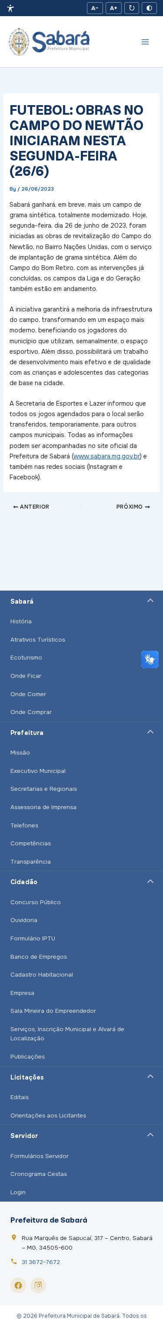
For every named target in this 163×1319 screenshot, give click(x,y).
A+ (113, 8)
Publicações (27, 1056)
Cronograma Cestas (38, 1174)
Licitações (27, 1077)
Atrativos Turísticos (37, 639)
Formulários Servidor (39, 1156)
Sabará (21, 601)
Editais (19, 1097)
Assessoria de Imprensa (43, 807)
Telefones (24, 825)
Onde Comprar (31, 712)
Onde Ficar (25, 676)
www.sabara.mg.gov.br (106, 456)
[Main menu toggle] (145, 42)
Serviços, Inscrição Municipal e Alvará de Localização (67, 1033)
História (21, 621)
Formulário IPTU (32, 938)
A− (95, 8)
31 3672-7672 (41, 1262)
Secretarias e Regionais (43, 789)
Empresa (22, 993)
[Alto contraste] (149, 8)
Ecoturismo (26, 657)
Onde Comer (28, 694)
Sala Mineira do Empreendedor (53, 1011)
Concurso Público (35, 902)
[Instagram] (38, 1285)
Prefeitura (26, 733)
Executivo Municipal (38, 771)
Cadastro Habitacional (41, 974)
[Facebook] (18, 1285)
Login (18, 1192)
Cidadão (23, 882)
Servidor (24, 1136)
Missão (20, 752)
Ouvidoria (23, 920)
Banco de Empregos (38, 956)
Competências (30, 843)
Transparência (30, 861)
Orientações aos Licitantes (48, 1115)
